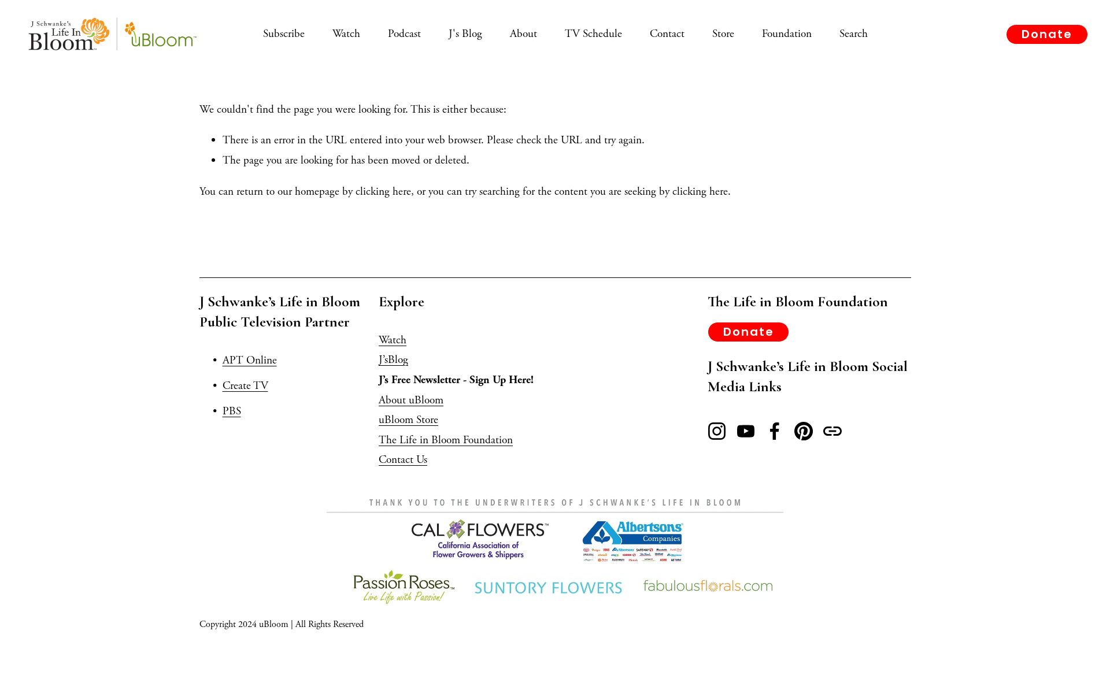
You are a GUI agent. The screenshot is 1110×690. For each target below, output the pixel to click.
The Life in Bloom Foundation (446, 440)
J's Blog (465, 34)
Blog (398, 360)
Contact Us (403, 459)
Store (723, 34)
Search (853, 34)
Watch (346, 34)
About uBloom (411, 400)
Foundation (787, 34)
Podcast (404, 34)
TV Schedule (593, 34)
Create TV (245, 386)
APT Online (250, 360)
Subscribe (284, 34)
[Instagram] (717, 431)
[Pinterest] (803, 431)
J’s (383, 360)
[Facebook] (774, 431)
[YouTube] (746, 431)
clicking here (383, 191)
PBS (232, 411)
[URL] (832, 431)
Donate (1047, 34)
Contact (667, 34)
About (523, 34)
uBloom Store (408, 420)
